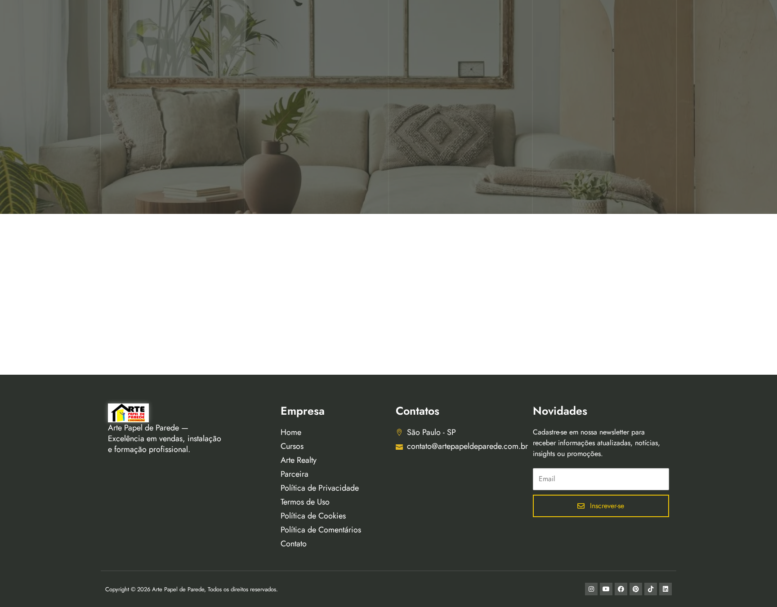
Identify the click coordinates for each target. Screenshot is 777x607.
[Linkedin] (665, 589)
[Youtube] (606, 589)
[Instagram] (591, 589)
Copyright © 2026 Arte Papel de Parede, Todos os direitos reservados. (191, 589)
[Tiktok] (650, 589)
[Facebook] (621, 589)
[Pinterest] (636, 589)
